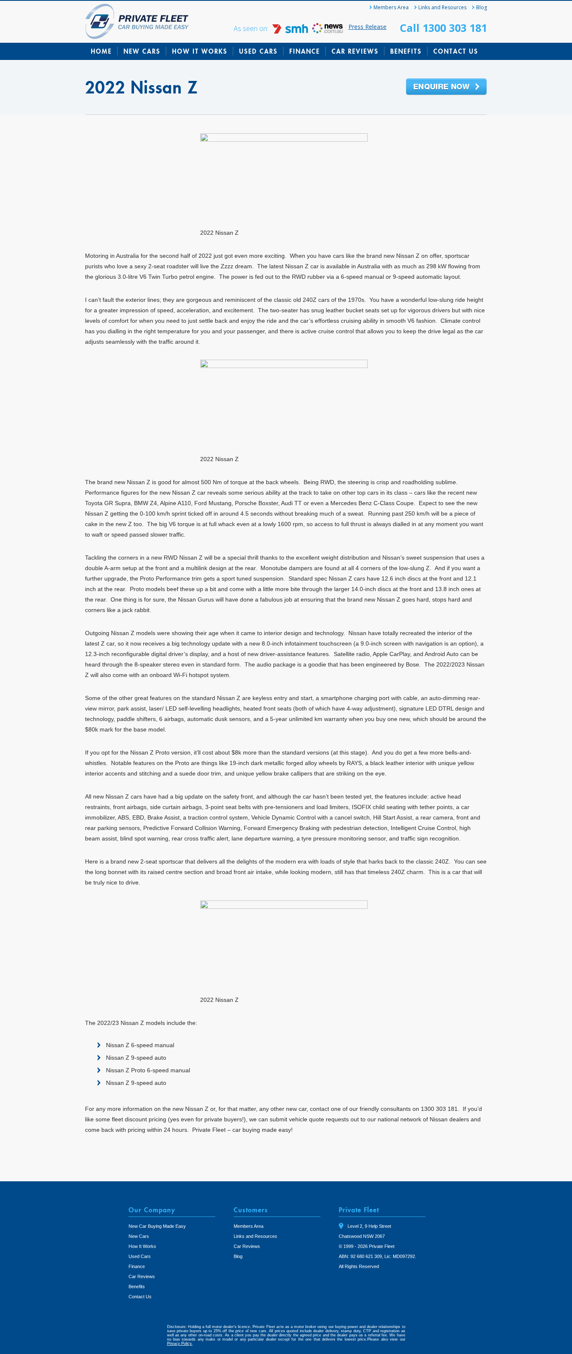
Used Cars (258, 51)
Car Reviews (355, 51)
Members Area (391, 7)
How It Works (199, 51)
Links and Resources (442, 7)
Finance (304, 51)
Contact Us (455, 51)
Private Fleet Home (137, 21)
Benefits (406, 51)
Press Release (367, 27)
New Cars (142, 51)
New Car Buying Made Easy (157, 1226)
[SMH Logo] (291, 31)
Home (101, 51)
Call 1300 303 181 (443, 28)
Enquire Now (446, 87)
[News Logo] (327, 31)
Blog (481, 7)
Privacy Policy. (180, 1343)
